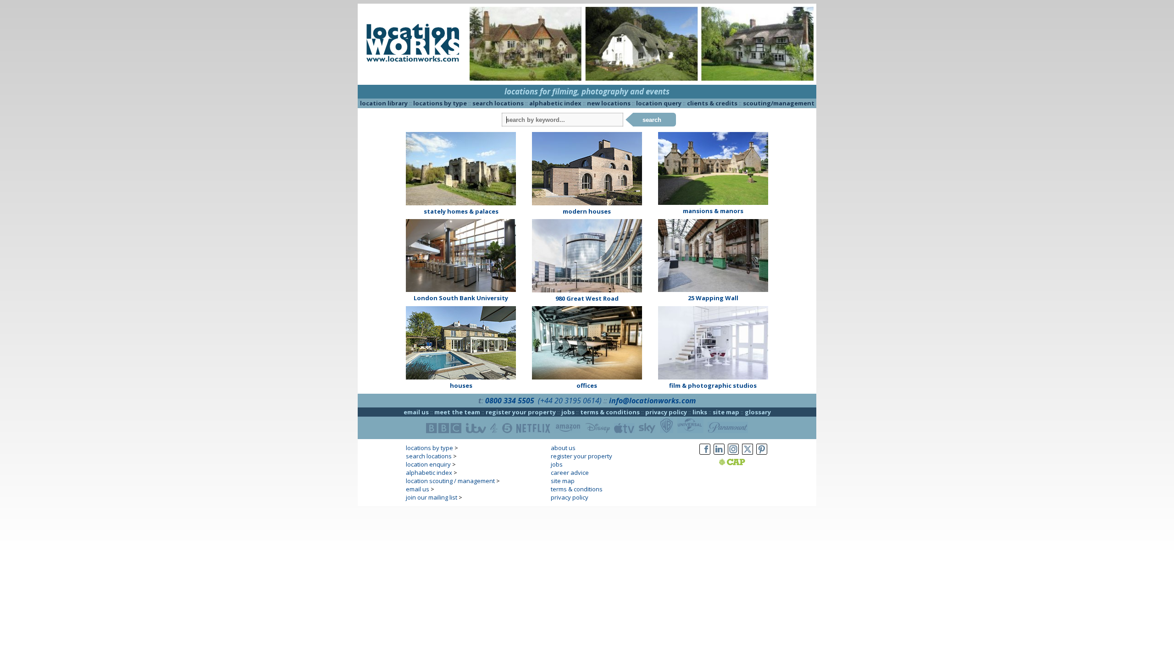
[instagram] (733, 455)
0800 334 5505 (509, 401)
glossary (758, 412)
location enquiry (428, 464)
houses (461, 385)
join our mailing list (431, 497)
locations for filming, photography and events (587, 91)
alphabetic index (555, 103)
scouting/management (778, 103)
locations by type (440, 103)
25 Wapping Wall (713, 298)
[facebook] (704, 455)
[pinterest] (761, 455)
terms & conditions (610, 412)
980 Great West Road (587, 298)
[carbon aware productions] (743, 463)
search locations (498, 103)
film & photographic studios (713, 385)
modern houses (587, 211)
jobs (568, 412)
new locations (609, 103)
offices (586, 385)
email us (416, 412)
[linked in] (719, 455)
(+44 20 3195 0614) (570, 401)
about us (563, 448)
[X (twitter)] (747, 455)
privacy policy (666, 412)
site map (726, 412)
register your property (521, 412)
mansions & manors (713, 211)
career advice (570, 472)
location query (658, 103)
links (699, 412)
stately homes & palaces (461, 211)
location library (384, 103)
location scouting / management (450, 481)
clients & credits (712, 103)
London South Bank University (461, 298)
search (651, 119)
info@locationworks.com (652, 401)
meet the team (457, 412)
